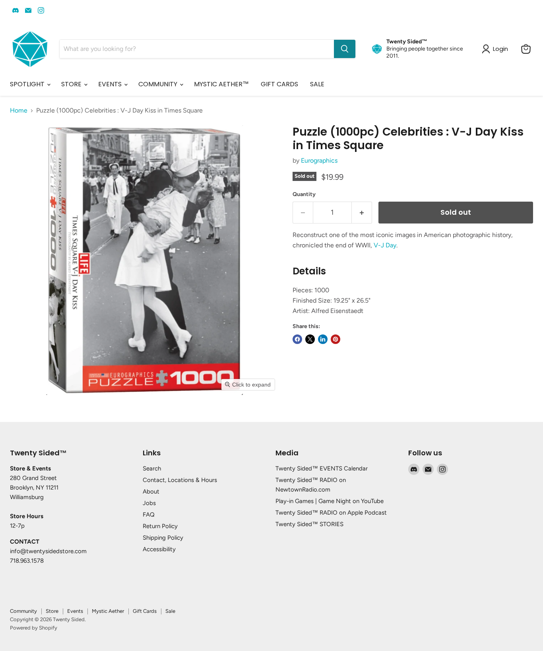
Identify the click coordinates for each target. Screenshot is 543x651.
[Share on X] (310, 339)
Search (152, 468)
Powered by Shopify (33, 628)
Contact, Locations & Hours (180, 480)
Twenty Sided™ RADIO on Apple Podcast (331, 512)
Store (52, 611)
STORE (72, 84)
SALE (317, 84)
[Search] (344, 49)
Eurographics (319, 160)
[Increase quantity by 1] (362, 212)
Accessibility (159, 549)
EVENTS (110, 84)
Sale (170, 611)
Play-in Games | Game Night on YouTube (329, 501)
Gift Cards (145, 611)
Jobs (149, 503)
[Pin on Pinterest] (335, 339)
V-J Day (385, 245)
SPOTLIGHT (28, 84)
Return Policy (160, 526)
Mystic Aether (108, 611)
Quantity (304, 194)
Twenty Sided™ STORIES (309, 524)
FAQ (149, 514)
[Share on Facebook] (297, 339)
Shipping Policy (163, 537)
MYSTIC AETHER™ (221, 84)
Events (75, 611)
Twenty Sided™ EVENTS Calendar (321, 468)
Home (18, 110)
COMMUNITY (158, 84)
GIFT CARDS (279, 84)
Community (23, 611)
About (151, 491)
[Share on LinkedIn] (323, 339)
